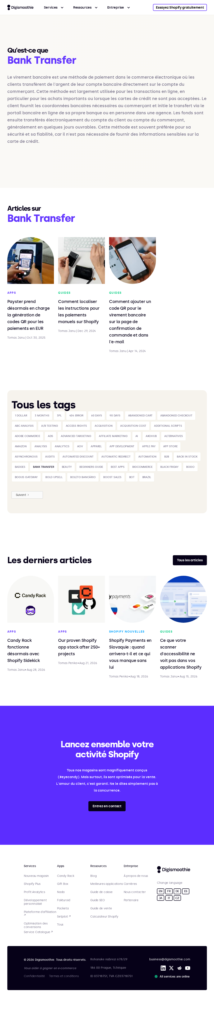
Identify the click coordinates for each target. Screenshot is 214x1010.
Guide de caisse (101, 892)
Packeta (63, 908)
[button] (54, 7)
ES (185, 891)
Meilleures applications (106, 884)
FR (169, 891)
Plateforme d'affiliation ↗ (40, 913)
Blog (93, 876)
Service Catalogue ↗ (38, 932)
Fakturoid (63, 900)
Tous (60, 924)
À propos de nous (136, 876)
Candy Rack (65, 876)
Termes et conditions (64, 976)
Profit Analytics (34, 892)
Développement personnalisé (35, 902)
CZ (177, 898)
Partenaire (131, 900)
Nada (61, 892)
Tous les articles (190, 560)
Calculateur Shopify (104, 916)
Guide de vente (101, 908)
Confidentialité (34, 976)
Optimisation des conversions (36, 925)
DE (177, 891)
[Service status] (172, 976)
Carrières (130, 884)
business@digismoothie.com (169, 959)
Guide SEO (97, 900)
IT (169, 898)
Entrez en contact (107, 806)
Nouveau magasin (36, 876)
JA (160, 898)
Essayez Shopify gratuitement (180, 7)
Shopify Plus (32, 884)
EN (160, 891)
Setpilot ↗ (63, 916)
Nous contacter (135, 892)
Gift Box (62, 884)
